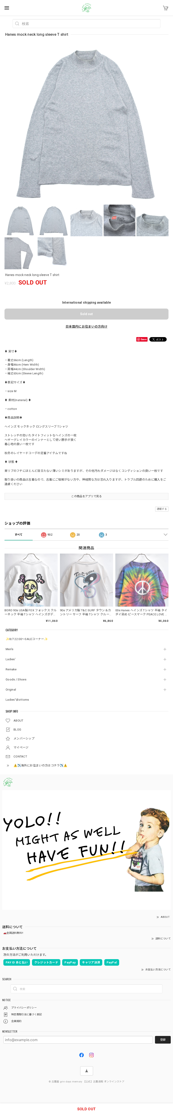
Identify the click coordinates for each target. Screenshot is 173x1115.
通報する (162, 509)
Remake (11, 669)
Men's (10, 649)
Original (11, 689)
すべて (19, 534)
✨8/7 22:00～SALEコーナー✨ (27, 639)
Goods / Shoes (16, 679)
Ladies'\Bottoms (17, 699)
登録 (163, 1039)
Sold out (86, 314)
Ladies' (11, 659)
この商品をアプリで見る (86, 496)
